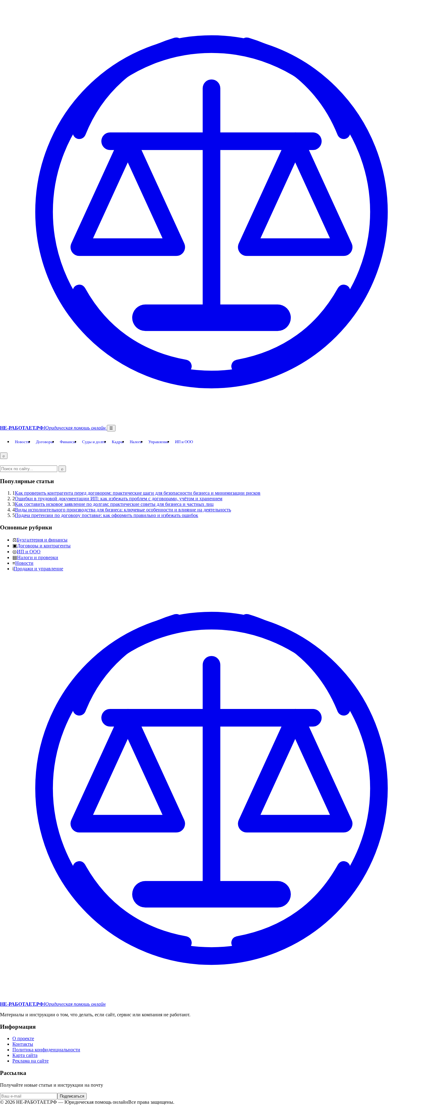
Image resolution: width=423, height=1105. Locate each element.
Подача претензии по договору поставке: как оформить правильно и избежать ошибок (106, 515)
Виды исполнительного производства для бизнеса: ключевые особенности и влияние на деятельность (123, 509)
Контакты (22, 1044)
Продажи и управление (38, 568)
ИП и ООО (184, 441)
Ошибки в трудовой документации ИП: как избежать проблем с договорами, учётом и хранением (118, 498)
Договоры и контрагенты (44, 545)
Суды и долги (94, 441)
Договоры (45, 441)
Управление (158, 441)
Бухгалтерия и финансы (42, 539)
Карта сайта (24, 1055)
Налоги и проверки (37, 557)
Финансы (68, 441)
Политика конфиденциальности (46, 1049)
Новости (22, 441)
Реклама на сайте (30, 1060)
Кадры (118, 441)
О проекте (23, 1038)
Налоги (136, 441)
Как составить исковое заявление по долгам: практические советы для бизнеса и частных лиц (114, 504)
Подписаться (72, 1096)
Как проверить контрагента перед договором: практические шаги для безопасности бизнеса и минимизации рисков (137, 493)
